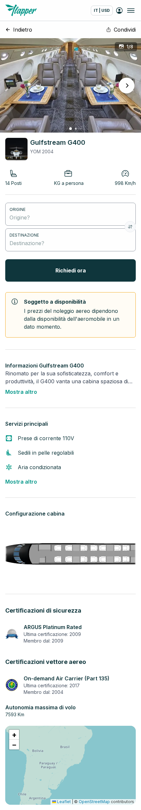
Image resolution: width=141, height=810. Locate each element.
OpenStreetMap (94, 801)
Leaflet (63, 801)
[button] (14, 735)
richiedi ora (70, 270)
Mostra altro (21, 392)
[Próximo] (126, 85)
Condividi (125, 29)
